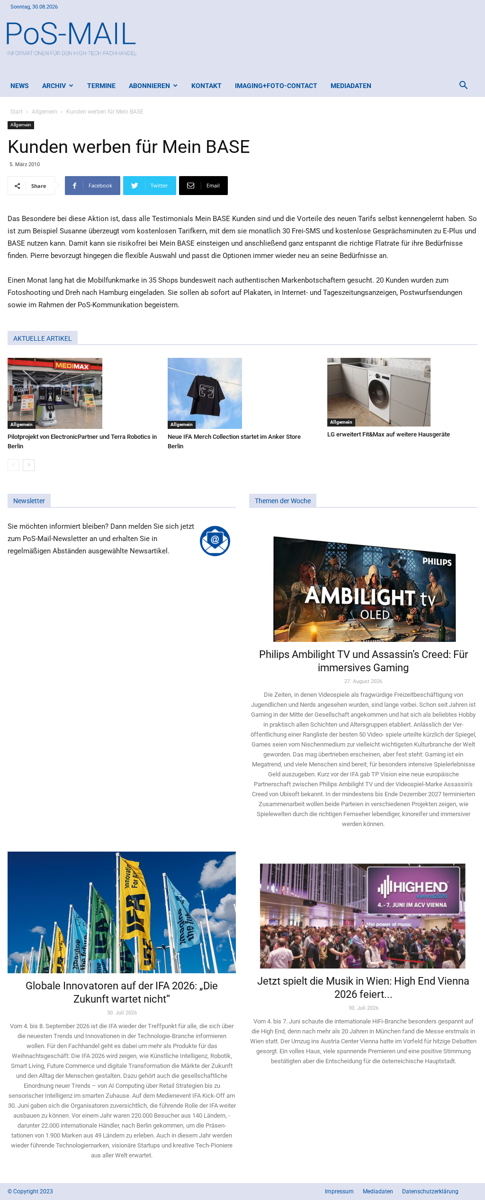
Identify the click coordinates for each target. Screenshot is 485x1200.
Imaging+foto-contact (276, 85)
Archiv (54, 85)
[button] (463, 86)
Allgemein (44, 111)
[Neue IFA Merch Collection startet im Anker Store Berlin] (243, 393)
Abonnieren (149, 85)
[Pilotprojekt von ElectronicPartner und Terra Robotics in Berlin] (83, 393)
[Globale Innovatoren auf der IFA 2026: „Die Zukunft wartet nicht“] (122, 912)
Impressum (339, 1191)
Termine (101, 85)
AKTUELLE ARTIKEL (42, 338)
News (19, 85)
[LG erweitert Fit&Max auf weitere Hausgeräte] (402, 392)
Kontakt (206, 85)
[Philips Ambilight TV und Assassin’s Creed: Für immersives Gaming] (363, 581)
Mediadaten (351, 85)
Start (16, 111)
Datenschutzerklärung (430, 1191)
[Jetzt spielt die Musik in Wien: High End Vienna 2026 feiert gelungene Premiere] (363, 910)
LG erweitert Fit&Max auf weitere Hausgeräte (388, 434)
